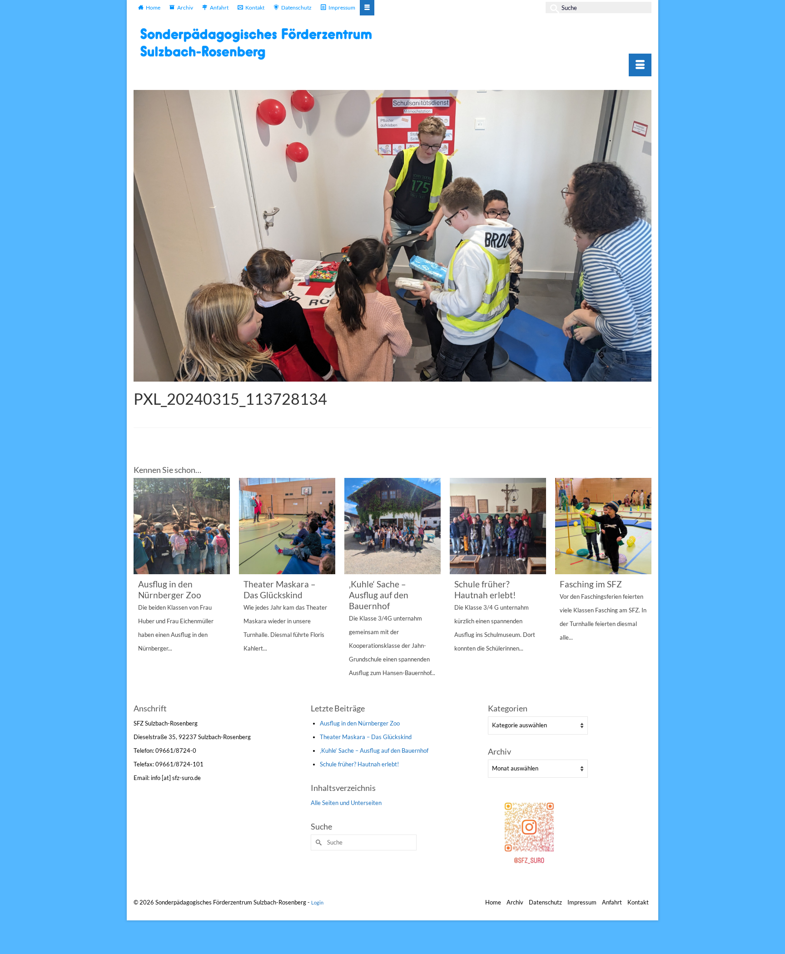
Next (643, 589)
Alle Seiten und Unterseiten (346, 802)
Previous (141, 589)
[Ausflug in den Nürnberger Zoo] (182, 526)
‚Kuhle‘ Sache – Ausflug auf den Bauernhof (374, 750)
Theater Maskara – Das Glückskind (366, 736)
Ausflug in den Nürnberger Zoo (360, 723)
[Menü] (640, 65)
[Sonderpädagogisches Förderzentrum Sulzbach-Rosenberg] (261, 43)
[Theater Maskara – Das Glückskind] (287, 526)
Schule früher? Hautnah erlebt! (359, 764)
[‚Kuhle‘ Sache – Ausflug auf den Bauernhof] (392, 526)
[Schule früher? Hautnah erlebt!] (498, 526)
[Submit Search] (552, 7)
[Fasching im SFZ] (603, 526)
